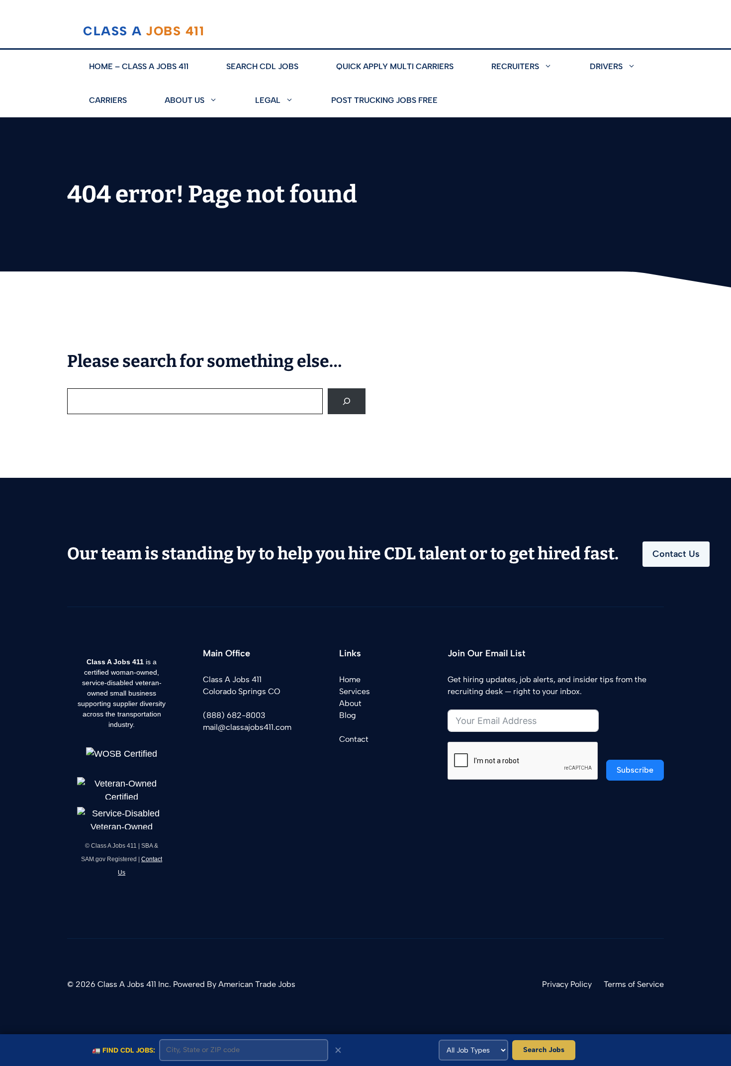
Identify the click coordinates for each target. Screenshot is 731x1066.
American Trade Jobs (256, 984)
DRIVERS (606, 66)
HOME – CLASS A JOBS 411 (138, 66)
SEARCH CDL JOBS (262, 66)
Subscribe (635, 770)
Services (354, 691)
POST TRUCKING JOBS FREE (384, 100)
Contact (353, 739)
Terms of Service (634, 984)
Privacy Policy (567, 984)
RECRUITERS (515, 66)
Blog (347, 715)
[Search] (347, 401)
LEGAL (267, 100)
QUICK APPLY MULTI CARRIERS (395, 66)
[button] (555, 67)
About (350, 703)
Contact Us (676, 553)
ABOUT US (184, 100)
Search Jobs (543, 1049)
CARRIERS (108, 100)
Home (350, 679)
